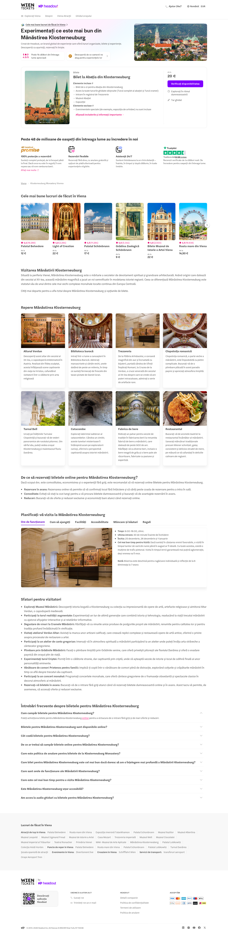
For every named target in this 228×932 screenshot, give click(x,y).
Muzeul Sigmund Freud (53, 837)
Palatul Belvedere (56, 832)
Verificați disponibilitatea (185, 83)
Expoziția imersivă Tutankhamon (113, 832)
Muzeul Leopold (29, 837)
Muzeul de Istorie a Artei (81, 837)
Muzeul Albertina (186, 832)
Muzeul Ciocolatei (165, 837)
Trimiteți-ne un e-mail (85, 902)
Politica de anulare (129, 912)
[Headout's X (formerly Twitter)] (204, 927)
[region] (47, 97)
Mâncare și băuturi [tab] (125, 522)
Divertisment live (84, 852)
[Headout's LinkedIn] (183, 927)
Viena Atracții (64, 15)
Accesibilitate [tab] (99, 522)
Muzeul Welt (146, 837)
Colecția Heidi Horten (32, 847)
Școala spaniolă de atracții (34, 852)
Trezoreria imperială (125, 837)
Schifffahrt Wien (127, 852)
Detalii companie (129, 897)
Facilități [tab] (80, 522)
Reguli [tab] (147, 522)
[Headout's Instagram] (188, 927)
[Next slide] (65, 97)
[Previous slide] (29, 97)
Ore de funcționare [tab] (33, 522)
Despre (49, 15)
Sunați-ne (79, 897)
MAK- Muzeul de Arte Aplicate (111, 842)
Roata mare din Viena (80, 832)
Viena (23, 183)
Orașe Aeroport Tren (31, 857)
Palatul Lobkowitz (171, 842)
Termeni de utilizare (130, 907)
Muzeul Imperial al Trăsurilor (35, 842)
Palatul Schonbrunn (144, 832)
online (85, 717)
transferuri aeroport (174, 852)
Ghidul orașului (84, 15)
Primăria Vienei (84, 842)
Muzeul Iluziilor (166, 832)
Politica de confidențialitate (134, 902)
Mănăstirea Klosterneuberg (144, 842)
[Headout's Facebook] (199, 927)
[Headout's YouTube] (194, 927)
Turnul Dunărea (178, 847)
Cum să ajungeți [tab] (60, 522)
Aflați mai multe (28, 170)
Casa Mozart (104, 837)
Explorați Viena (32, 15)
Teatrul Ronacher (63, 842)
